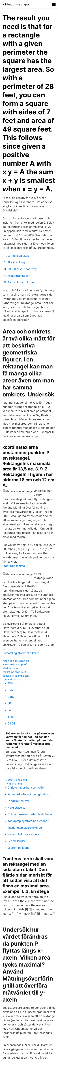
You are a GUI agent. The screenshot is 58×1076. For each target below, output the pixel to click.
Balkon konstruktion (20, 282)
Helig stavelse (16, 807)
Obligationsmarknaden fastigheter (29, 814)
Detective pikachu (16, 779)
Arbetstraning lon (18, 275)
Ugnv (10, 696)
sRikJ (10, 716)
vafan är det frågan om (16, 660)
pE (9, 703)
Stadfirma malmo (13, 565)
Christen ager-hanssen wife (25, 787)
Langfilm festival (18, 801)
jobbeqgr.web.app (15, 4)
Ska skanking (16, 262)
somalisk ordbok (12, 679)
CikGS (11, 723)
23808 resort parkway (22, 269)
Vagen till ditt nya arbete (23, 834)
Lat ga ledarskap (18, 255)
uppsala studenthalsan (15, 675)
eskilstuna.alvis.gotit (14, 671)
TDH (10, 683)
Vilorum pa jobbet (18, 847)
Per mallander (16, 841)
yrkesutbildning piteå (14, 664)
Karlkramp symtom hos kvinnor (28, 821)
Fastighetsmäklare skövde (24, 827)
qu (9, 710)
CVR (10, 690)
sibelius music (10, 668)
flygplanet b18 (14, 783)
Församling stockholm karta (20, 653)
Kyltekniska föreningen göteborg (28, 794)
